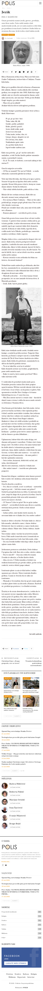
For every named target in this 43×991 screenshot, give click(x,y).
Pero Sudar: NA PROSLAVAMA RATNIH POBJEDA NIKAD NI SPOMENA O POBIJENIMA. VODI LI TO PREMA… (20, 745)
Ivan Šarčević (16, 807)
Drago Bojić (15, 823)
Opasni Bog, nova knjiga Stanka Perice (17, 731)
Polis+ (4, 938)
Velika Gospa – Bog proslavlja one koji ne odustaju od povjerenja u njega (21, 754)
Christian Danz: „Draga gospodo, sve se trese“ (11, 662)
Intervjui (30, 977)
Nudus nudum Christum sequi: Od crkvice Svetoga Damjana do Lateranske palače (21, 763)
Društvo (4, 35)
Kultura (11, 35)
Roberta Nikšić (16, 791)
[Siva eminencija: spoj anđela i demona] (12, 701)
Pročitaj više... (6, 862)
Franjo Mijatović (17, 815)
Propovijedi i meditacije (9, 912)
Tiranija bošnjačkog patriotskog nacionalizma (33, 663)
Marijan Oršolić (17, 799)
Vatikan (4, 929)
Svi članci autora (15, 787)
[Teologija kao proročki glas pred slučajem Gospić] (31, 683)
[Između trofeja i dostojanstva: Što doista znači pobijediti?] (31, 701)
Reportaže (21, 977)
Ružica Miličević (17, 784)
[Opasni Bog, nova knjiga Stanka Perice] (12, 683)
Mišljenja (4, 933)
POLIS (25, 987)
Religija (4, 916)
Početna (9, 974)
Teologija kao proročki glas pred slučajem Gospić (21, 737)
